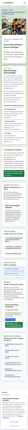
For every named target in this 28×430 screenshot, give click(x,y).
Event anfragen (10, 319)
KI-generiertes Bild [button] (20, 32)
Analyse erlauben (14, 426)
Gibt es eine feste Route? (14, 253)
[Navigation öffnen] (24, 3)
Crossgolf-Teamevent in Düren (12, 351)
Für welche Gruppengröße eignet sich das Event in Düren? (14, 239)
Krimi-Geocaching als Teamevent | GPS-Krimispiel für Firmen (13, 13)
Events (11, 10)
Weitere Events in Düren (12, 273)
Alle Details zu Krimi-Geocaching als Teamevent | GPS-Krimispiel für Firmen (14, 173)
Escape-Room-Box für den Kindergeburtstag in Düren (13, 363)
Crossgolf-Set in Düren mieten (12, 357)
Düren (4, 16)
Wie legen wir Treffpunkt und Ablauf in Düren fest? (13, 247)
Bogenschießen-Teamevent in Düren (14, 345)
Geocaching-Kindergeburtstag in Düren (13, 369)
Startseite (5, 10)
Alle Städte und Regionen (12, 269)
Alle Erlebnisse (6, 394)
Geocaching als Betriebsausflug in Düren (12, 376)
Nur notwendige (14, 421)
